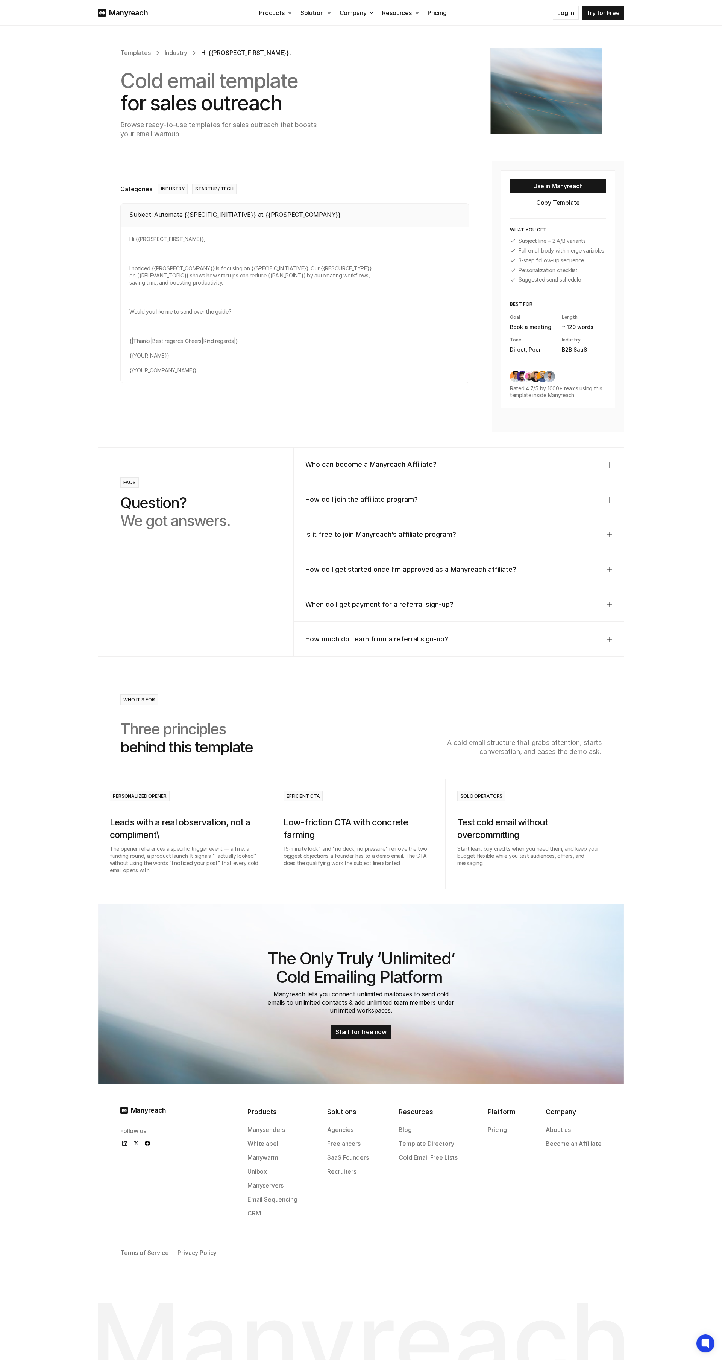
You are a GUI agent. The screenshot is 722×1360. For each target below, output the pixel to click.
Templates (135, 52)
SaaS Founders (348, 1157)
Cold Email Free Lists (428, 1157)
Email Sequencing (272, 1199)
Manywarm (262, 1157)
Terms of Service (144, 1252)
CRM (254, 1213)
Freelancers (343, 1143)
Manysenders (266, 1129)
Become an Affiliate (574, 1143)
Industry (176, 52)
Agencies (340, 1129)
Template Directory (426, 1143)
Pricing (497, 1129)
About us (558, 1129)
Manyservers (265, 1185)
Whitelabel (262, 1143)
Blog (405, 1129)
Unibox (257, 1171)
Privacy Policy (197, 1252)
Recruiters (341, 1171)
